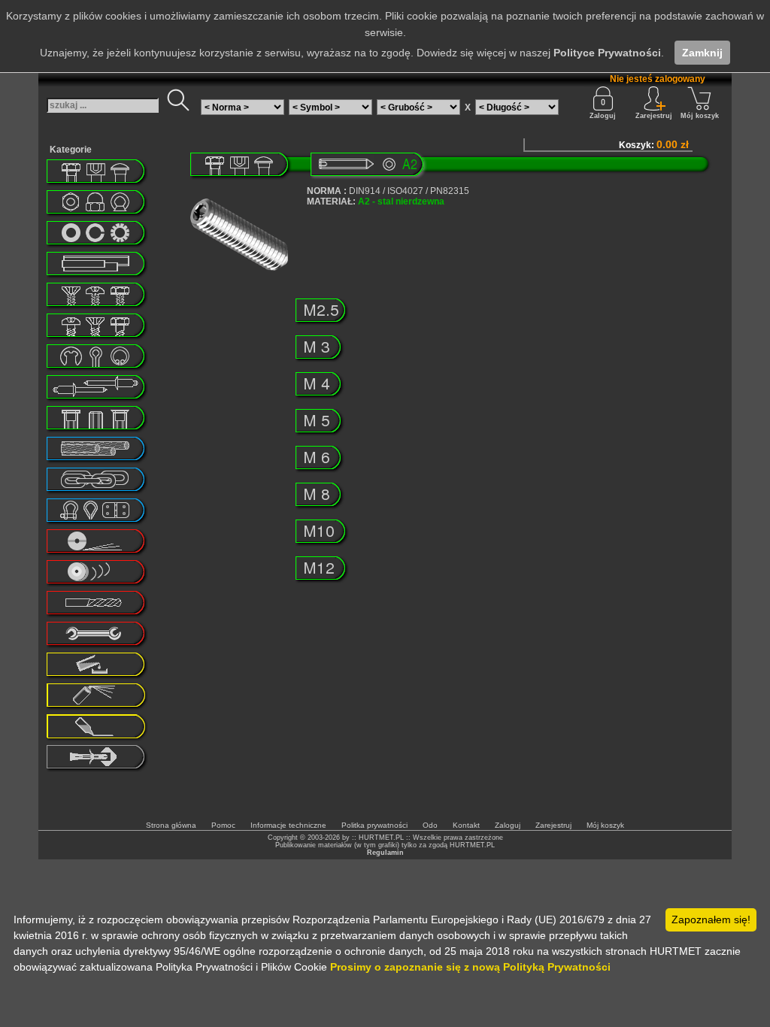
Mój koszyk (700, 116)
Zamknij (702, 53)
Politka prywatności (374, 825)
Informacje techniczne (288, 825)
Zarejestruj (553, 825)
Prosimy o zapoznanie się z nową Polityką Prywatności (470, 967)
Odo (430, 825)
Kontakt (466, 825)
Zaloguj (603, 116)
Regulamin (385, 852)
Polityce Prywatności (607, 53)
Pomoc (223, 825)
